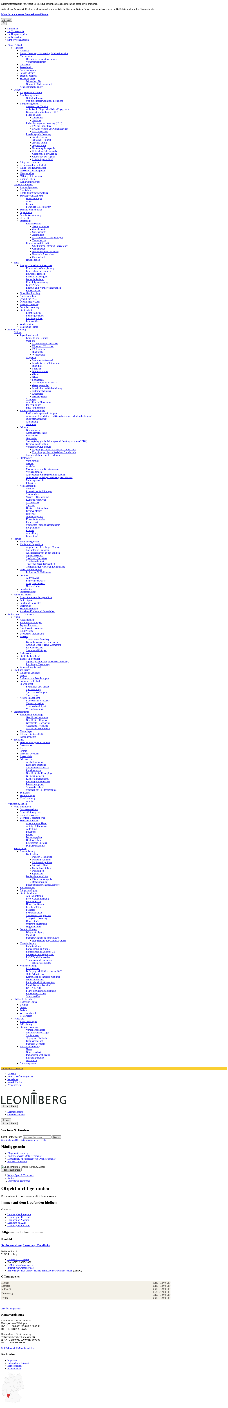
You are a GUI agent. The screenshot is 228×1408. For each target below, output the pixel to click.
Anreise (30, 801)
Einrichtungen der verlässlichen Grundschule (54, 452)
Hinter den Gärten (35, 904)
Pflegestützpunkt (28, 591)
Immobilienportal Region (38, 1055)
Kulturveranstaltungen (31, 622)
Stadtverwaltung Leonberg (25, 1245)
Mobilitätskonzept (35, 979)
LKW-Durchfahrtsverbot (38, 957)
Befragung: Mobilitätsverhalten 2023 (44, 971)
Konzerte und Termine (37, 338)
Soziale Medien (27, 73)
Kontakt (30, 530)
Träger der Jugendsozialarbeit (40, 564)
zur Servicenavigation (18, 39)
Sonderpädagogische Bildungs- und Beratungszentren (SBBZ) (56, 441)
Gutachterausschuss (29, 815)
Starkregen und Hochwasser (40, 960)
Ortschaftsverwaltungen (31, 215)
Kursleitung (32, 536)
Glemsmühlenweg (35, 776)
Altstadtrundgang (34, 762)
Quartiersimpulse (28, 70)
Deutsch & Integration (37, 508)
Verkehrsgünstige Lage (37, 1032)
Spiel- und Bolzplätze (36, 558)
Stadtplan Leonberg (29, 307)
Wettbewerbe (38, 354)
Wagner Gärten (33, 926)
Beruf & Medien (34, 511)
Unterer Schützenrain (36, 923)
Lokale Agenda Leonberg (38, 134)
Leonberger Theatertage (37, 664)
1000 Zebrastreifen (35, 974)
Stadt (16, 262)
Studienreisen (32, 494)
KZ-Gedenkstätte (34, 647)
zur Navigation (14, 37)
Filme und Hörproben (43, 346)
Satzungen (31, 399)
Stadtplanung (20, 848)
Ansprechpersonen (29, 187)
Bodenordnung (27, 887)
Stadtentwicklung (28, 893)
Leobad (23, 675)
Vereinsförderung (34, 709)
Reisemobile (26, 756)
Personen (30, 204)
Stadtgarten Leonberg (36, 918)
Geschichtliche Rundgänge (39, 773)
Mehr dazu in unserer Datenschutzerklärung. (25, 14)
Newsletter (25, 64)
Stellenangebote (27, 78)
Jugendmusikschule (29, 335)
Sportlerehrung (33, 689)
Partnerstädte (32, 321)
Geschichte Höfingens (37, 725)
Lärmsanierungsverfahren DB (40, 951)
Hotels (23, 748)
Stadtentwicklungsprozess (38, 915)
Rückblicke (37, 352)
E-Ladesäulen (33, 968)
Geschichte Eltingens (36, 720)
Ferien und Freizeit (23, 594)
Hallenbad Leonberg (30, 672)
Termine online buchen (31, 209)
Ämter (29, 201)
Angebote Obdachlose (31, 92)
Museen (24, 636)
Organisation (26, 212)
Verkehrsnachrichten (36, 61)
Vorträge (30, 488)
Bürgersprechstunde (29, 162)
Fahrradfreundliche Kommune (41, 990)
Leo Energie (26, 1016)
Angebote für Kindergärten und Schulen (45, 474)
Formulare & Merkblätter (38, 207)
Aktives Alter (32, 578)
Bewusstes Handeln (35, 273)
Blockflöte (37, 366)
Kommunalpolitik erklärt (38, 243)
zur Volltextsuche (15, 31)
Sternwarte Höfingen (36, 650)
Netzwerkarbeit (33, 586)
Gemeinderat (38, 229)
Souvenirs (25, 792)
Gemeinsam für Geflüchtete (33, 165)
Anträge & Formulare (36, 826)
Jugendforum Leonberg (37, 550)
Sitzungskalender (40, 226)
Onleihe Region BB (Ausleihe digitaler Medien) (49, 477)
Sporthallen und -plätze (37, 686)
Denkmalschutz (33, 840)
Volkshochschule (28, 485)
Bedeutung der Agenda (43, 148)
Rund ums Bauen (22, 806)
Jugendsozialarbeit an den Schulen (43, 455)
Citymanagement (28, 1063)
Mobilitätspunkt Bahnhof (38, 985)
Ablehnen (6, 20)
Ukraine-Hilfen (27, 179)
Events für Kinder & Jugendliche (36, 597)
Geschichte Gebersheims (38, 723)
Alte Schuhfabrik (34, 896)
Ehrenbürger (26, 731)
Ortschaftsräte (39, 232)
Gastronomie (26, 745)
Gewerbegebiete (34, 1052)
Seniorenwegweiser (35, 580)
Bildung (18, 332)
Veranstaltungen (34, 472)
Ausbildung (25, 190)
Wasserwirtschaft (28, 1013)
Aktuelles (18, 47)
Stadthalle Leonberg (30, 656)
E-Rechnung (26, 1024)
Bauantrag (31, 831)
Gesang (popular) (40, 385)
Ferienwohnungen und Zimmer (35, 742)
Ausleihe (30, 466)
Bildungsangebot (34, 1041)
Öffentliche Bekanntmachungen (41, 59)
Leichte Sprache (15, 1111)
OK (3, 23)
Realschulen (32, 435)
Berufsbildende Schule (37, 444)
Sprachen (30, 505)
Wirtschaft (19, 1018)
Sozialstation (26, 589)
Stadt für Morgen (28, 75)
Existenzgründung (35, 1057)
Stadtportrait (26, 310)
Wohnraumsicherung (30, 181)
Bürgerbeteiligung (29, 890)
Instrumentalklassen (41, 391)
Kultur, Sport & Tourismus (20, 614)
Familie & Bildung (16, 329)
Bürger (17, 89)
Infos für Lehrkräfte (35, 407)
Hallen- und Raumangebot (33, 167)
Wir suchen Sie (33, 81)
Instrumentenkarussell (43, 360)
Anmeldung (32, 421)
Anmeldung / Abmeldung (38, 402)
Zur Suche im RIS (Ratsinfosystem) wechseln (23, 1140)
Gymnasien (31, 438)
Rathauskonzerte (28, 653)
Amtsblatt (24, 50)
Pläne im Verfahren (41, 859)
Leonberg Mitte (33, 907)
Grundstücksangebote (30, 812)
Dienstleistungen (34, 198)
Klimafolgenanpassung (37, 282)
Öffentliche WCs (28, 299)
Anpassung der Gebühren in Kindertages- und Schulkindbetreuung (59, 416)
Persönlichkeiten (28, 737)
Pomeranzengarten (35, 784)
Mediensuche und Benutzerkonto (42, 469)
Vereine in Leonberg (30, 697)
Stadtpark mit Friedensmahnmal (41, 790)
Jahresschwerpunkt (41, 140)
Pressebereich (26, 67)
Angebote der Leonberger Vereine (42, 547)
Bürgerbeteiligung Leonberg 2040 (49, 940)
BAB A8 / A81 (33, 988)
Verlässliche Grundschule (38, 446)
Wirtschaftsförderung (30, 1046)
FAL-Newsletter (40, 131)
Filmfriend (31, 483)
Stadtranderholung (29, 608)
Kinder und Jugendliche (31, 544)
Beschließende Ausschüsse (45, 251)
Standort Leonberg (29, 1027)
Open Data (37, 873)
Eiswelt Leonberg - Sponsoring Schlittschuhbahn (44, 53)
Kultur (17, 617)
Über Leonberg (27, 798)
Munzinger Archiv (35, 480)
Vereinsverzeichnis (35, 703)
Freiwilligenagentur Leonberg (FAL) (44, 123)
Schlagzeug (38, 379)
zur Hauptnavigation (17, 34)
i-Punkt (23, 750)
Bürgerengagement (29, 103)
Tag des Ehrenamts (29, 625)
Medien (30, 463)
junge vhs (31, 513)
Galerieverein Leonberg (31, 628)
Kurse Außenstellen (35, 519)
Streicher (36, 368)
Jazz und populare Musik (44, 382)
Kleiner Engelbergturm (37, 778)
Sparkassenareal (34, 912)
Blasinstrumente (40, 371)
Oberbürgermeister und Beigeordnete (50, 246)
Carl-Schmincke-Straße (37, 767)
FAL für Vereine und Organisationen (50, 128)
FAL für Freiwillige (41, 126)
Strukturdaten (32, 1035)
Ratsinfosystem (33, 223)
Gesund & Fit (32, 502)
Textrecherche (39, 240)
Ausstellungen (27, 619)
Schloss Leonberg (35, 787)
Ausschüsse (38, 234)
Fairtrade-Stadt (33, 114)
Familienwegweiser (29, 541)
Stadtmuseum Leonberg (37, 639)
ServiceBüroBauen (29, 820)
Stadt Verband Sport (36, 706)
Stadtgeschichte (21, 711)
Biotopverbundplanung (37, 898)
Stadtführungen (27, 795)
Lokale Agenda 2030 (42, 159)
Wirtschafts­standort (35, 1029)
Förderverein (38, 349)
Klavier (36, 377)
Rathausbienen (33, 290)
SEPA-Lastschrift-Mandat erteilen (17, 1348)
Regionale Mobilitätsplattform (40, 982)
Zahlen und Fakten (29, 326)
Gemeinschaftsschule (36, 432)
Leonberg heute (33, 313)
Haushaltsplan (33, 260)
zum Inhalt (12, 28)
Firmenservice (33, 522)
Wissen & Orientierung (37, 497)
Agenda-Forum (39, 142)
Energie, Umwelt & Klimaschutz (36, 265)
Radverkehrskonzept (36, 993)
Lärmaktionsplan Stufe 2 (38, 949)
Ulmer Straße (32, 921)
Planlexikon (38, 870)
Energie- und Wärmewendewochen (43, 287)
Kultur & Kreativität (36, 499)
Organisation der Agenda (44, 154)
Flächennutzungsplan (42, 879)
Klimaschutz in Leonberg (38, 271)
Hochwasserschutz (41, 963)
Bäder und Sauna (28, 1002)
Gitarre (35, 374)
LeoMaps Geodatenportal (32, 170)
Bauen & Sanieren (35, 279)
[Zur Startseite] (66, 1103)
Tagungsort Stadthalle (36, 1038)
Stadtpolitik (25, 220)
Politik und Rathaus (23, 184)
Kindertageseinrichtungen (32, 410)
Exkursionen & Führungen (39, 491)
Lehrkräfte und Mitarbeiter (45, 343)
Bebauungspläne (34, 837)
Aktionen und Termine (37, 106)
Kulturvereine (26, 631)
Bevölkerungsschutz (30, 95)
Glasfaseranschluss (29, 809)
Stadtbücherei (26, 458)
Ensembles (37, 393)
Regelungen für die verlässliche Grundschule (54, 449)
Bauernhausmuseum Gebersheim (42, 642)
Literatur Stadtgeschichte (32, 734)
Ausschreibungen (28, 1021)
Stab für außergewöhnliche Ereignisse (44, 100)
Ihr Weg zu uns (33, 405)
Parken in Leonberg (29, 304)
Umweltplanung (28, 943)
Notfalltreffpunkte (35, 98)
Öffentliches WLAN (30, 301)
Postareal (30, 909)
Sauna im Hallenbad (30, 681)
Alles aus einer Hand (36, 823)
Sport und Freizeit (22, 670)
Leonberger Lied (34, 318)
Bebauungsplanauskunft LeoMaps (43, 884)
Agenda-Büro (39, 145)
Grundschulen (33, 430)
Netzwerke (31, 1060)
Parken (23, 1010)
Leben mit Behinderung (31, 569)
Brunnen (24, 1004)
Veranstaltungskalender (31, 87)
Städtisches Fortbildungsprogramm (43, 525)
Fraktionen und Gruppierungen (47, 237)
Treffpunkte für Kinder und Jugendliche (45, 566)
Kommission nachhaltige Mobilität (43, 976)
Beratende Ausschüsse (43, 254)
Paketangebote (39, 396)
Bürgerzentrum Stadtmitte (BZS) (42, 112)
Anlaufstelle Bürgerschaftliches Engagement (47, 109)
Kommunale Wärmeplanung (40, 268)
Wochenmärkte (27, 324)
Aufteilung (31, 829)
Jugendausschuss (34, 555)
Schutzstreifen (33, 996)
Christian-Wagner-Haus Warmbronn (43, 644)
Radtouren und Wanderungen (34, 678)
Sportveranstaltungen (36, 692)
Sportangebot (26, 684)
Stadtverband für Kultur (37, 700)
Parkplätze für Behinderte (38, 572)
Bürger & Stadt (14, 45)
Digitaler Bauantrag (35, 845)
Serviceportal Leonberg (31, 195)
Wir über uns (32, 460)
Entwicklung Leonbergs (31, 714)
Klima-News (32, 285)
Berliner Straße (33, 901)
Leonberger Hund (35, 315)
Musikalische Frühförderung (46, 363)
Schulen (24, 427)
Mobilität (30, 935)
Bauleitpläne (32, 854)
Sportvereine (32, 695)
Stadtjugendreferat (35, 561)
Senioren (24, 575)
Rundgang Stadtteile (36, 764)
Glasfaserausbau (28, 296)
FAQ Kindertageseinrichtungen (41, 413)
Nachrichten (26, 56)
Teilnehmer (37, 117)
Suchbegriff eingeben (11, 1137)
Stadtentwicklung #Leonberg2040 (42, 937)
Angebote (31, 357)
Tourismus (19, 739)
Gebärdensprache (16, 1114)
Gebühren (31, 424)
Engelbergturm (33, 770)
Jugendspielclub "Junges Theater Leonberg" (47, 661)
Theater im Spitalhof (30, 658)
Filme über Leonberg (30, 293)
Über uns (30, 340)
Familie (17, 538)
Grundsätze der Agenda (43, 156)
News (29, 1049)
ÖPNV (23, 1007)
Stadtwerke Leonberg (24, 999)
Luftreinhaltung (33, 946)
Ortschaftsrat (38, 257)
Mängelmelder (27, 173)
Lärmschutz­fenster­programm (40, 954)
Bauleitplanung (27, 851)
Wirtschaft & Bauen (17, 803)
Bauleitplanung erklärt (37, 876)
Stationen (36, 120)
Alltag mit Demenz (35, 583)
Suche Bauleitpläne (41, 868)
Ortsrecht (24, 218)
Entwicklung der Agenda (44, 151)
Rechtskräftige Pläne (42, 862)
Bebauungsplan (39, 882)
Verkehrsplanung (28, 965)
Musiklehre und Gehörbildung (47, 388)
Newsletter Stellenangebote (39, 84)
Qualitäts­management (36, 419)
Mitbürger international (31, 176)
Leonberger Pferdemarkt (32, 633)
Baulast (29, 834)
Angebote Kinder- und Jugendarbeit (37, 611)
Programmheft (33, 527)
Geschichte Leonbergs (37, 717)
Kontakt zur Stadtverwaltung (34, 193)
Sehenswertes (26, 759)
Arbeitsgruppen (39, 137)
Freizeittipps (26, 600)
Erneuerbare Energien (36, 276)
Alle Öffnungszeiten (11, 1308)
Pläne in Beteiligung (42, 856)
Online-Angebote (34, 516)
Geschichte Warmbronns (38, 728)
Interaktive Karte (40, 865)
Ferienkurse (25, 605)
